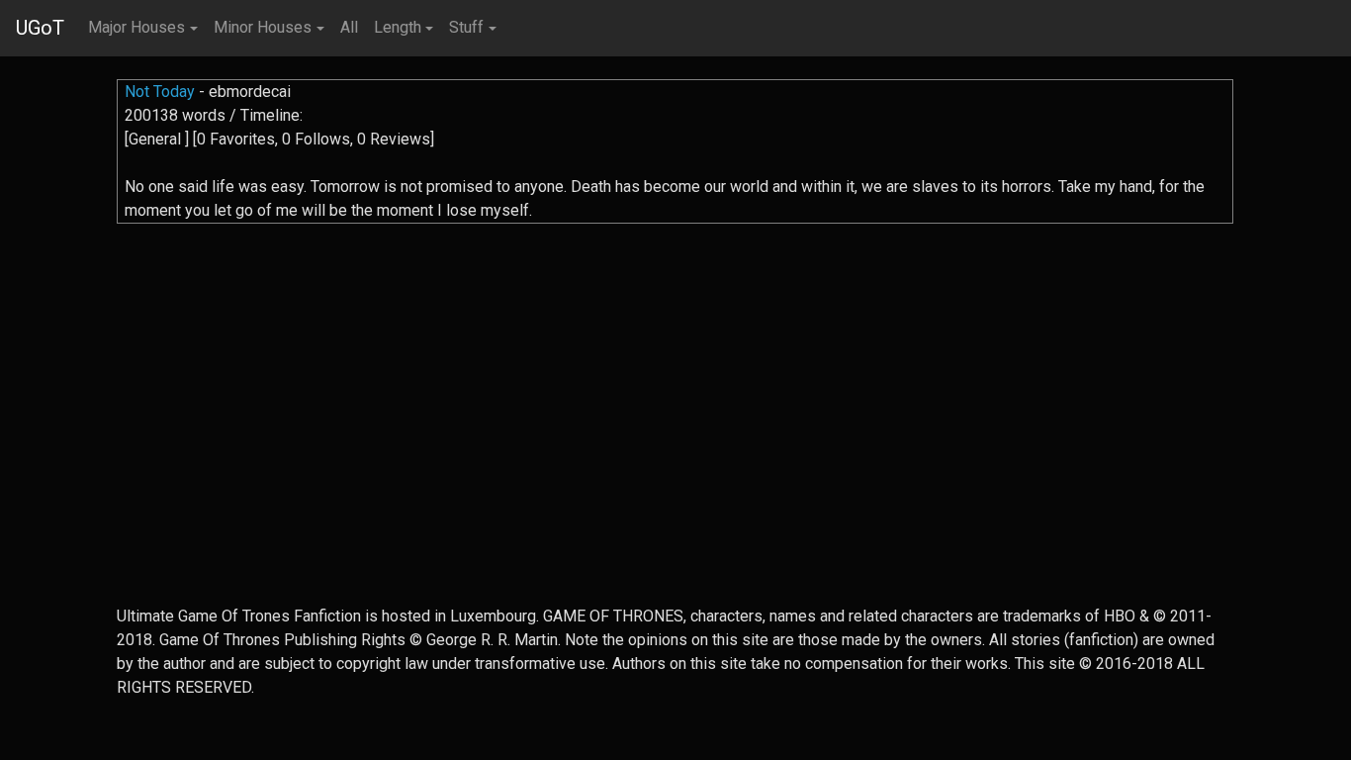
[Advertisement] (675, 466)
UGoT (40, 28)
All (349, 27)
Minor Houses (263, 27)
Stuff (466, 27)
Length (397, 27)
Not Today (160, 91)
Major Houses (136, 27)
